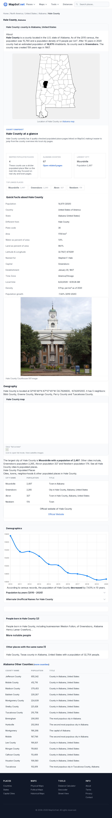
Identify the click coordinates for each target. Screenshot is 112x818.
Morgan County (12, 748)
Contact (89, 797)
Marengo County (43, 394)
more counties (41, 664)
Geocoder (62, 789)
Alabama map (68, 121)
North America (16, 13)
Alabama (42, 13)
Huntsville (9, 724)
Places (29, 4)
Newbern (68, 463)
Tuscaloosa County (83, 394)
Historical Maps (37, 793)
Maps (42, 4)
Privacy (89, 793)
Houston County (12, 760)
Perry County (60, 394)
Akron (39, 463)
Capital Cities (9, 793)
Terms (88, 789)
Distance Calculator (67, 786)
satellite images (36, 453)
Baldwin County (12, 694)
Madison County (12, 688)
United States (31, 13)
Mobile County (12, 682)
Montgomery (11, 730)
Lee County (10, 742)
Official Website (56, 514)
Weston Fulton (68, 626)
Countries (7, 786)
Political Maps (37, 789)
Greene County (25, 394)
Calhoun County (12, 754)
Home (6, 13)
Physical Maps (37, 786)
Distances (68, 4)
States (6, 789)
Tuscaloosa (10, 767)
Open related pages (52, 165)
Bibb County (9, 394)
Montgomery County (14, 700)
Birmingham (10, 718)
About (88, 786)
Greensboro (9, 463)
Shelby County (12, 706)
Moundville (82, 161)
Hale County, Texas (16, 654)
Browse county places (56, 147)
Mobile (8, 736)
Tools (53, 4)
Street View (63, 793)
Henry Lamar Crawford (18, 629)
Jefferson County (13, 676)
